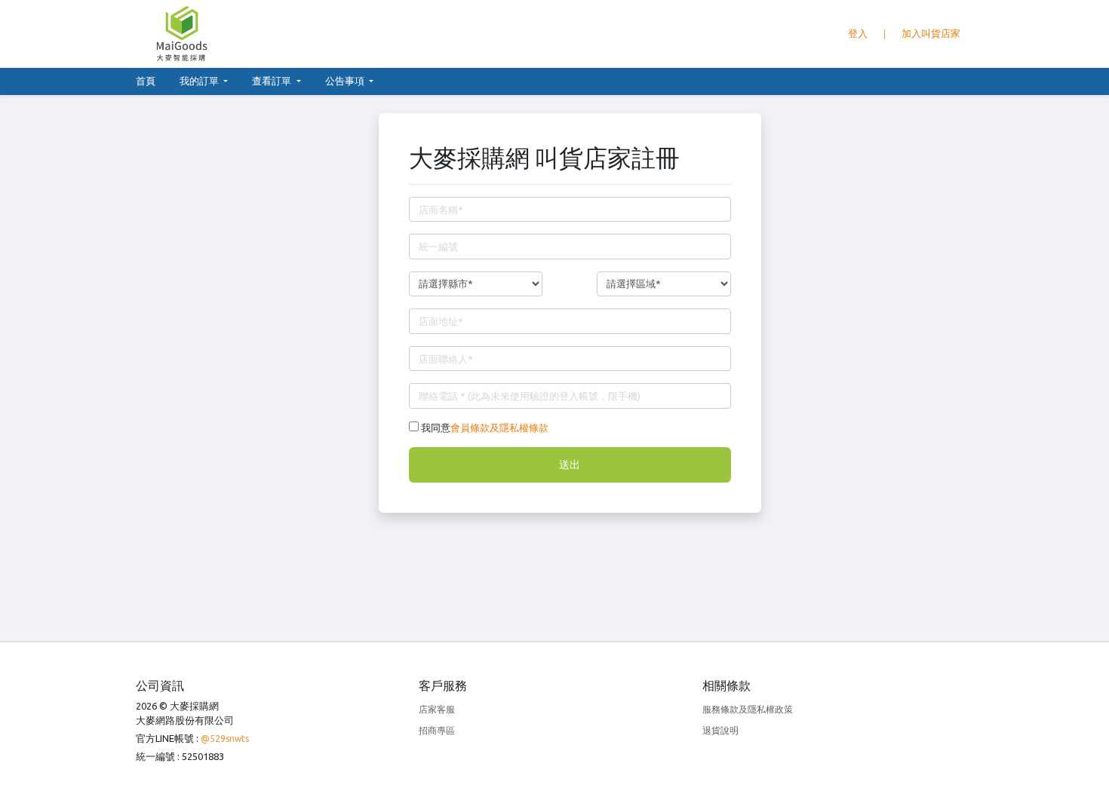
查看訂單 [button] (272, 80)
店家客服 (437, 709)
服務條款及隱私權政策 (747, 709)
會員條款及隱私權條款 (499, 427)
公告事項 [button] (346, 80)
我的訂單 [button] (200, 80)
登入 (858, 33)
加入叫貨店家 (931, 33)
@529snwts (225, 738)
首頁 (151, 80)
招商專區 (437, 730)
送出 (569, 464)
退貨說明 (720, 730)
